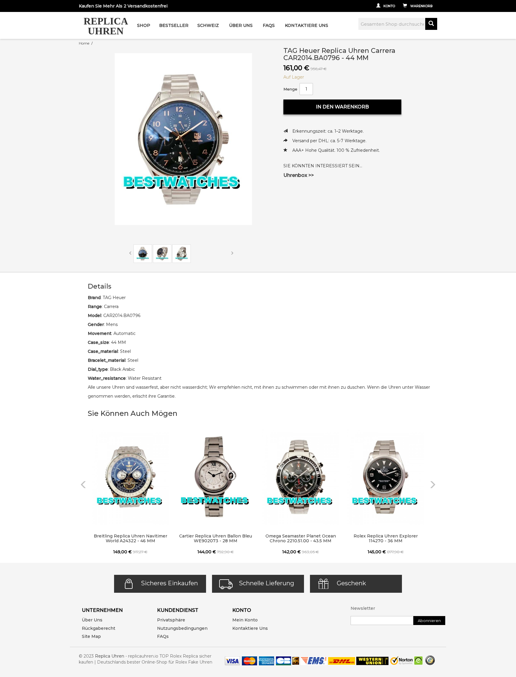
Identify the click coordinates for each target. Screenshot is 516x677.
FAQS (269, 25)
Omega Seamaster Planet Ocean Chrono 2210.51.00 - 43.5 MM (300, 538)
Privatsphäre (171, 620)
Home (84, 43)
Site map (91, 636)
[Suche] (431, 24)
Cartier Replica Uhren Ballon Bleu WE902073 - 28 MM (215, 538)
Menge (290, 89)
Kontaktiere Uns (306, 25)
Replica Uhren (109, 656)
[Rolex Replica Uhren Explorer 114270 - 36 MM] (385, 477)
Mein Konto (245, 620)
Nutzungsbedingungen (182, 628)
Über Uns (241, 25)
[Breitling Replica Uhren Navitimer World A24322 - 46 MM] (130, 477)
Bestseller (173, 25)
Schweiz (208, 25)
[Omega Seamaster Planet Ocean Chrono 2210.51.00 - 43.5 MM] (300, 477)
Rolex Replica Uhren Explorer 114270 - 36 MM (386, 538)
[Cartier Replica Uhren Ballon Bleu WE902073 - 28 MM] (215, 477)
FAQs (163, 636)
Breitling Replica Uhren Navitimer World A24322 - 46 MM (130, 538)
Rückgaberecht (98, 628)
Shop (143, 25)
